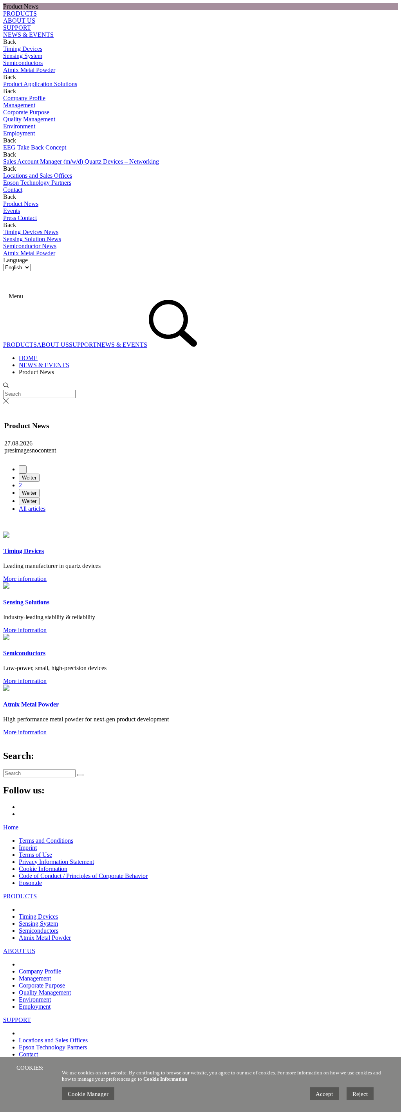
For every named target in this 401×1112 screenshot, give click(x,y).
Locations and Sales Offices (53, 1040)
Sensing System (38, 923)
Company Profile (40, 971)
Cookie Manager (88, 1094)
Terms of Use (35, 854)
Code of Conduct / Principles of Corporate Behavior (83, 875)
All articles (32, 508)
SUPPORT (17, 27)
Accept (324, 1094)
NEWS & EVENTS (28, 34)
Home (10, 827)
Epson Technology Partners (53, 1047)
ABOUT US (19, 20)
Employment (35, 1006)
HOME (28, 358)
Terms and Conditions (46, 840)
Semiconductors (38, 930)
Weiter (29, 478)
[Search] (26, 296)
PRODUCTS (20, 13)
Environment (35, 999)
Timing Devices (38, 916)
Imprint (28, 847)
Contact (28, 1054)
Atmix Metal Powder (45, 937)
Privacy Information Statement (56, 861)
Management (35, 978)
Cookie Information (43, 868)
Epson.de (30, 883)
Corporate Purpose (42, 985)
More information (25, 578)
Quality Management (45, 992)
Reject (360, 1094)
